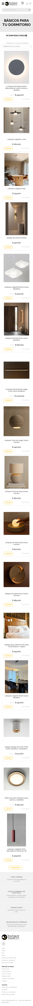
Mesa (3, 955)
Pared (3, 950)
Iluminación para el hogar (9, 958)
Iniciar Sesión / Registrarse (9, 987)
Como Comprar (6, 973)
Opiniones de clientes (8, 978)
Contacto (4, 981)
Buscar (29, 10)
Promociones (5, 969)
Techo (3, 948)
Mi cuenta (4, 989)
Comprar (8, 99)
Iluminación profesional (8, 960)
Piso (3, 953)
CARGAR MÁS (15, 867)
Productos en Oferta (7, 962)
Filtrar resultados (15, 36)
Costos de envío (6, 971)
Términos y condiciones (8, 992)
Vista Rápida (25, 99)
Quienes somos (6, 976)
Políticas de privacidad (8, 994)
